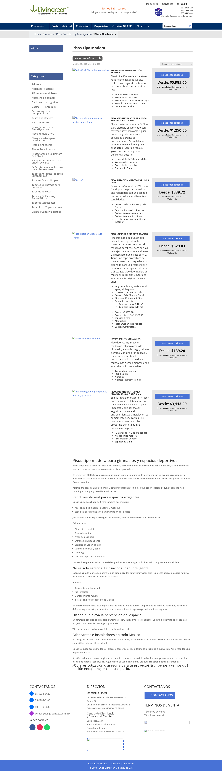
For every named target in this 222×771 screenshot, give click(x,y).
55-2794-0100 (187, 10)
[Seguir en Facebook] (32, 727)
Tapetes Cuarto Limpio (45, 180)
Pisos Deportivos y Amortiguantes (42, 128)
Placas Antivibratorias (44, 149)
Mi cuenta (152, 4)
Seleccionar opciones (172, 74)
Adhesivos (37, 84)
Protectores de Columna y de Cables (47, 155)
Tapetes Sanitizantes (43, 203)
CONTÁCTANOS (162, 695)
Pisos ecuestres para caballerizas (44, 139)
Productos (37, 26)
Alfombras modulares (44, 93)
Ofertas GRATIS (122, 26)
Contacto (167, 4)
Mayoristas (101, 26)
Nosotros (143, 26)
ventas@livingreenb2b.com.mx (52, 713)
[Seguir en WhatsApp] (47, 727)
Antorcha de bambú (43, 98)
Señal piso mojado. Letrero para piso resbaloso (47, 168)
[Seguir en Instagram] (40, 727)
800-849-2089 (187, 13)
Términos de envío (154, 715)
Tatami (36, 207)
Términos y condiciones (123, 764)
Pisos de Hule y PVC (43, 134)
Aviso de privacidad (97, 764)
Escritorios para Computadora (41, 112)
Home (37, 34)
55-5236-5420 (187, 7)
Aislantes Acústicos (43, 89)
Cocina (36, 107)
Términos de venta (155, 711)
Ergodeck (50, 107)
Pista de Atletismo (42, 145)
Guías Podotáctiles (42, 118)
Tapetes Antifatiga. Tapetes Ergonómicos (47, 175)
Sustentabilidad (62, 26)
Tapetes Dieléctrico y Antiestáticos (44, 197)
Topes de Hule (53, 207)
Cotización (82, 26)
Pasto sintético (40, 122)
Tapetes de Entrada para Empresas (46, 186)
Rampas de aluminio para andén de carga (46, 161)
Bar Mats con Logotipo (45, 102)
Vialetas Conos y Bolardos (46, 212)
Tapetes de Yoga (41, 191)
